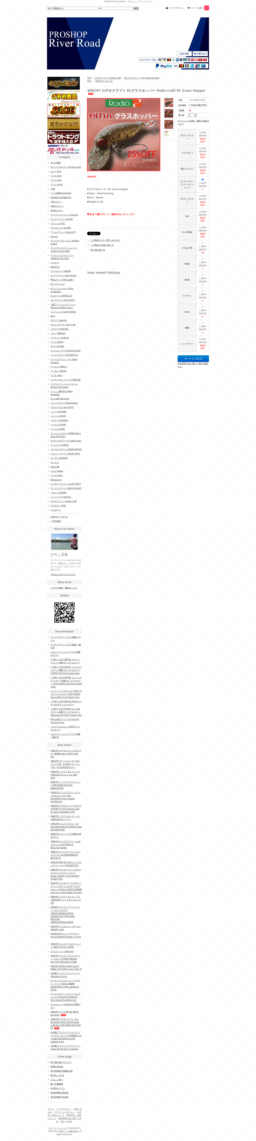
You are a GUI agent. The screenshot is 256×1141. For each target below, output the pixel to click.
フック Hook (57, 184)
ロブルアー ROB (58, 505)
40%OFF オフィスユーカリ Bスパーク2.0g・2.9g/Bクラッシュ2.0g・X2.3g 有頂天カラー (65, 764)
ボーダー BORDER (59, 458)
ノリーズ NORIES (59, 411)
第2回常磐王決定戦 (59, 1092)
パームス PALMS (58, 424)
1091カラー (56, 201)
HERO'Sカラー (57, 206)
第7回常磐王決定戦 (59, 1096)
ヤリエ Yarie (56, 475)
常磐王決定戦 (57, 1066)
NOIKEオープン (58, 1088)
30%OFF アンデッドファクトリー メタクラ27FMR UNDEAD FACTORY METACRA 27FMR (65, 958)
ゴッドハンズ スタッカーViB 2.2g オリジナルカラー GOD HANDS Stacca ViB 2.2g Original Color (66, 694)
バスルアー (56, 509)
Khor (53, 316)
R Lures (54, 236)
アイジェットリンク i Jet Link (64, 214)
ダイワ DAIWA (57, 346)
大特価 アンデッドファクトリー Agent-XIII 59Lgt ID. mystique (65, 1047)
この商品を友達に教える (102, 245)
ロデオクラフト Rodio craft (108, 77)
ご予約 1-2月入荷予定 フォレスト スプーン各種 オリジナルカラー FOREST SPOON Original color (66, 670)
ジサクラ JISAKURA (59, 328)
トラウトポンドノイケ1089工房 (65, 379)
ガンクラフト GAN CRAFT (63, 300)
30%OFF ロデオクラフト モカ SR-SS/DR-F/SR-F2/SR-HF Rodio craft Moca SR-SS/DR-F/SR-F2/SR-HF (66, 1024)
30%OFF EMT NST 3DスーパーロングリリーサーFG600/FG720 (66, 864)
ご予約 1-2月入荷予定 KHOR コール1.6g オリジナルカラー (66, 703)
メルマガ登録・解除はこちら (64, 587)
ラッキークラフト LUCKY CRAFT (66, 483)
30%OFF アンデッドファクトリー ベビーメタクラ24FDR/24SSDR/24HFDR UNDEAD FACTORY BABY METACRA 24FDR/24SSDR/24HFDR (65, 915)
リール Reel (56, 175)
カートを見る (199, 7)
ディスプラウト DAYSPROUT (64, 355)
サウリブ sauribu (59, 320)
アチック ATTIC (58, 223)
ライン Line (56, 180)
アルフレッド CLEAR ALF (62, 951)
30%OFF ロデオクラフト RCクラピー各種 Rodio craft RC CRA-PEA (66, 753)
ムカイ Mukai (57, 471)
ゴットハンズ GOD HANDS (63, 311)
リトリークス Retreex (61, 496)
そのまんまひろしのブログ (63, 574)
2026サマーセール (104, 81)
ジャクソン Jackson (60, 337)
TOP (89, 77)
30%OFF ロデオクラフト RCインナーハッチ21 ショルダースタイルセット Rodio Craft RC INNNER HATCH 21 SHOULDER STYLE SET (66, 888)
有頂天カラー (57, 210)
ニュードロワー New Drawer (64, 402)
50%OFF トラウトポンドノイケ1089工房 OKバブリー (65, 818)
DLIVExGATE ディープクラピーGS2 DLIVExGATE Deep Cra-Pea (66, 935)
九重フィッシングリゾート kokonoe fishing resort (63, 306)
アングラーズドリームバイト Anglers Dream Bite (64, 250)
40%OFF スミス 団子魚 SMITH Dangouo (65, 1013)
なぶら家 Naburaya (60, 398)
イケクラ (55, 262)
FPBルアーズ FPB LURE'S (62, 279)
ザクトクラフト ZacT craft (63, 324)
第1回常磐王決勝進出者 (62, 1070)
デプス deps (56, 375)
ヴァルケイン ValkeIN (61, 271)
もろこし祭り (57, 1079)
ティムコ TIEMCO (59, 366)
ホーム (51, 1108)
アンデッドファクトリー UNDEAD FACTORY (62, 257)
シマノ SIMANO (58, 333)
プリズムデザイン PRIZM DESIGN (66, 449)
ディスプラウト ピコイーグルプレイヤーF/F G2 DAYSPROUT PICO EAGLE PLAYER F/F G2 (65, 997)
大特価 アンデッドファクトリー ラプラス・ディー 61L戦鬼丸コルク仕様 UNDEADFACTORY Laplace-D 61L (66, 1037)
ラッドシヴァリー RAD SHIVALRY (66, 488)
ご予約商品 (56, 521)
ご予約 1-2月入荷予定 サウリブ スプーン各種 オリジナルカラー (65, 661)
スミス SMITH (57, 341)
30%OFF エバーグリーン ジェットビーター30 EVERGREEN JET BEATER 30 (66, 855)
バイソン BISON (58, 415)
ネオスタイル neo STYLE (62, 407)
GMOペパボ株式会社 (68, 1131)
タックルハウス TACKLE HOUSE (65, 350)
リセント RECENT (59, 492)
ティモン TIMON (58, 371)
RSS (62, 1121)
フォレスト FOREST (60, 445)
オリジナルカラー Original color (66, 167)
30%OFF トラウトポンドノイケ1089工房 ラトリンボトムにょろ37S (66, 899)
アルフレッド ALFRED (61, 227)
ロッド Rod (56, 171)
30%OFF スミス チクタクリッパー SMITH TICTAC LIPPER (66, 945)
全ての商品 (56, 162)
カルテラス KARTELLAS (61, 295)
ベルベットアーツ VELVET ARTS (65, 453)
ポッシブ (55, 462)
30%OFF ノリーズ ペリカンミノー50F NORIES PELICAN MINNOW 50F (66, 785)
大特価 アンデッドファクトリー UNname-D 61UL (65, 975)
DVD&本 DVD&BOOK (61, 197)
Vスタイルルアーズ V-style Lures (66, 440)
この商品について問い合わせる (105, 240)
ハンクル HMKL (58, 429)
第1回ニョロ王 (57, 1075)
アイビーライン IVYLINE (62, 219)
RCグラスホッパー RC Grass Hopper (141, 77)
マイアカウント (176, 7)
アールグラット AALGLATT (63, 232)
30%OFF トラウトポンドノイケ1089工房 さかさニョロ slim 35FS (65, 774)
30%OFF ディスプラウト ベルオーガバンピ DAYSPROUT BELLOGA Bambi (66, 844)
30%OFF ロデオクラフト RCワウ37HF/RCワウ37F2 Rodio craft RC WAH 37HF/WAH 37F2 (66, 809)
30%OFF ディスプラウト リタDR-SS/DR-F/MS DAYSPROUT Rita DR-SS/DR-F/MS (66, 826)
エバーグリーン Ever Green (63, 275)
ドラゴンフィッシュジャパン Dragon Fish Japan (64, 386)
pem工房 (55, 466)
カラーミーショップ (57, 1128)
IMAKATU (55, 266)
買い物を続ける (98, 249)
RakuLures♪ (56, 479)
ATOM (69, 1121)
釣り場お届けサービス (61, 1062)
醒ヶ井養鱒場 (57, 1083)
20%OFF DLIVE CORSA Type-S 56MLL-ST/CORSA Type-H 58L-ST (66, 968)
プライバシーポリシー (64, 1112)
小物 (53, 188)
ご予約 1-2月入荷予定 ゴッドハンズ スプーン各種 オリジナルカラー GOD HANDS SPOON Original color (66, 682)
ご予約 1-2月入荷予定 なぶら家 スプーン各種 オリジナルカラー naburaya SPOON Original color (66, 712)
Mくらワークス (58, 284)
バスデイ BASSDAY (59, 420)
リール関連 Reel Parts (61, 193)
